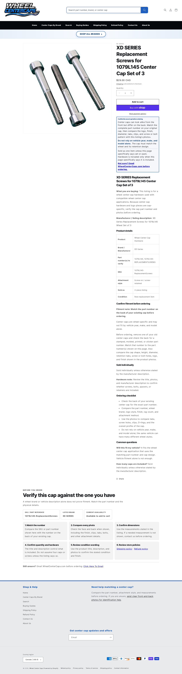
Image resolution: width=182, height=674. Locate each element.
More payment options (137, 114)
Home (25, 593)
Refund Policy (29, 614)
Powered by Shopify (51, 668)
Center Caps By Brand (32, 597)
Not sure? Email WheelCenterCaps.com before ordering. (134, 166)
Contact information (121, 668)
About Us (27, 623)
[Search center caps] (144, 10)
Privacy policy (78, 668)
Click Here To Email (93, 566)
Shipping (119, 84)
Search (26, 601)
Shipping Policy (30, 610)
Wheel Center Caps (36, 668)
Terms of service (92, 668)
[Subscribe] (110, 637)
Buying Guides (29, 606)
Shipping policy (124, 549)
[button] (165, 10)
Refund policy (141, 549)
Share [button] (121, 479)
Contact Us (28, 619)
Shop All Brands (90, 34)
